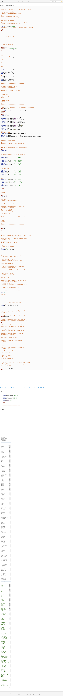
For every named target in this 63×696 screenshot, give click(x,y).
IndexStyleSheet (5, 513)
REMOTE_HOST (5, 629)
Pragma (5, 604)
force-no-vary (5, 594)
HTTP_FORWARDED (5, 660)
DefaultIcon (5, 514)
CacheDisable (5, 541)
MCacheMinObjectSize (5, 560)
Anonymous (5, 494)
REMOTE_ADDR (5, 608)
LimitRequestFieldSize (5, 571)
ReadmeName (5, 502)
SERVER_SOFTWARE (5, 665)
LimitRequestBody (5, 501)
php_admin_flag (5, 542)
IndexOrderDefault (5, 515)
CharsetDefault (5, 518)
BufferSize (5, 574)
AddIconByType (5, 520)
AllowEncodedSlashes (5, 555)
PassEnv (5, 534)
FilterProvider (5, 483)
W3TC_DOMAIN (5, 652)
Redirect (10, 387)
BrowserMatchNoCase (5, 526)
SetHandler (5, 489)
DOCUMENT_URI (5, 687)
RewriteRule (24, 387)
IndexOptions (5, 495)
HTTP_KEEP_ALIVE (5, 643)
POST (5, 596)
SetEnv (5, 473)
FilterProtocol (5, 484)
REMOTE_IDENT (5, 672)
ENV (5, 587)
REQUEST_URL (5, 640)
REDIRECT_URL (5, 641)
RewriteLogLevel (5, 536)
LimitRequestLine (5, 572)
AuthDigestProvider (5, 532)
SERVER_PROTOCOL (5, 667)
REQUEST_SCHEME (5, 650)
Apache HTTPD (16, 693)
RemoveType (5, 503)
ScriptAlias (5, 535)
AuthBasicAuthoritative (5, 533)
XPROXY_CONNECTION (5, 638)
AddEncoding (5, 464)
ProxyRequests (5, 561)
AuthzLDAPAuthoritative (5, 545)
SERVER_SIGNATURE (5, 666)
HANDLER (5, 619)
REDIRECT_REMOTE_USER (5, 668)
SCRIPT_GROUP (5, 669)
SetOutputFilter (42, 387)
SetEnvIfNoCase (38, 387)
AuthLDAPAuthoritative (5, 564)
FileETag (5, 461)
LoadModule (5, 516)
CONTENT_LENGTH (5, 651)
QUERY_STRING (5, 591)
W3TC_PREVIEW (5, 620)
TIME (5, 590)
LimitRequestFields (5, 570)
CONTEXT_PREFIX (5, 615)
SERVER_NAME (5, 607)
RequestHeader (13, 387)
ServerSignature (5, 481)
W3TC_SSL (5, 623)
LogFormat (5, 538)
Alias (5, 490)
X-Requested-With (5, 609)
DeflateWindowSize (5, 579)
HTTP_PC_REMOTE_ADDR (5, 639)
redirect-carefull (5, 653)
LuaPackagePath (5, 550)
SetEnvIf (35, 387)
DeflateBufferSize (5, 568)
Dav (5, 508)
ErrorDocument (5, 452)
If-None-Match (5, 628)
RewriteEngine (21, 387)
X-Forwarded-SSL (5, 679)
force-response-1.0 (5, 621)
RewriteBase (5, 446)
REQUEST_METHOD (5, 598)
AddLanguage (5, 511)
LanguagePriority (5, 521)
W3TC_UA (5, 627)
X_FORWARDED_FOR (5, 636)
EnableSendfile (5, 554)
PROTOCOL (5, 683)
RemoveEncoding (5, 540)
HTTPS (5, 586)
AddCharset (3, 3)
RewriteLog (5, 539)
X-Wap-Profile (5, 614)
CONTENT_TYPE (5, 622)
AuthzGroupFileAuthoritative (5, 558)
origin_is (5, 655)
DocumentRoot (5, 512)
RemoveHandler (5, 493)
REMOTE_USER (5, 618)
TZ (5, 612)
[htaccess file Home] (2, 1)
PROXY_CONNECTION (5, 637)
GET (5, 595)
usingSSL (5, 654)
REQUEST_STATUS (5, 671)
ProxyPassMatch (5, 546)
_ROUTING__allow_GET (5, 634)
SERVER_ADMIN (5, 624)
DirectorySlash (5, 497)
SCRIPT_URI (5, 659)
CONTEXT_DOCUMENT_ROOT (5, 685)
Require (5, 460)
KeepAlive (5, 499)
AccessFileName (5, 553)
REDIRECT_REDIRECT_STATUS (5, 686)
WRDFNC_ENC (5, 646)
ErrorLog (5, 569)
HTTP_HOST (5, 584)
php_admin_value (5, 509)
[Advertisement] (31, 377)
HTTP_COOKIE (5, 606)
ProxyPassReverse (5, 548)
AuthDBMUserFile (5, 556)
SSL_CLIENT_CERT (5, 664)
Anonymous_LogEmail (5, 566)
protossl (5, 599)
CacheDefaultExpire (5, 573)
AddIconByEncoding (5, 528)
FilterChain (5, 482)
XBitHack (5, 519)
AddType (5, 455)
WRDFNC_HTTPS (5, 648)
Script (27, 387)
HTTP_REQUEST (5, 645)
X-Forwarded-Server (5, 661)
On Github (2, 384)
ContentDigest (5, 523)
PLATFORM (5, 676)
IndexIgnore (5, 475)
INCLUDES (5, 588)
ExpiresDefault (5, 454)
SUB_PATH (5, 684)
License (5, 384)
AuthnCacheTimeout (5, 575)
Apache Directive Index (4, 438)
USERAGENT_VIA (5, 635)
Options (1, 387)
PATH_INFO (5, 626)
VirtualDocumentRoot (5, 474)
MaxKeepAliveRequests (5, 559)
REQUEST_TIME (5, 670)
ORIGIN (5, 593)
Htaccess (12, 693)
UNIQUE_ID (5, 681)
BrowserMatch (5, 471)
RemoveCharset (5, 527)
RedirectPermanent (5, 507)
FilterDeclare (5, 485)
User (5, 465)
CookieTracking (5, 552)
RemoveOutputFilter (5, 547)
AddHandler (5, 476)
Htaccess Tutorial (3, 437)
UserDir (5, 522)
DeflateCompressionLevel (5, 517)
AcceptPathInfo (5, 500)
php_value (7, 387)
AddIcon (5, 506)
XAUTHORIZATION (5, 631)
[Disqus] (31, 422)
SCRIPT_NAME (5, 647)
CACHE (5, 610)
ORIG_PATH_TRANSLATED (5, 674)
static (5, 589)
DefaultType (5, 525)
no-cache (5, 605)
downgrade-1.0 (5, 617)
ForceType (5, 487)
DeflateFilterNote (5, 530)
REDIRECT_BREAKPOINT (5, 680)
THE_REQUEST (5, 601)
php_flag (5, 387)
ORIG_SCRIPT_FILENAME (5, 673)
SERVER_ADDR (5, 600)
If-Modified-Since (5, 625)
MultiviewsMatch (5, 549)
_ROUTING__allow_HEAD (5, 633)
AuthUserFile (5, 480)
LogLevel (5, 551)
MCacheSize (5, 563)
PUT (5, 602)
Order (3, 387)
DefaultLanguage (5, 498)
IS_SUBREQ (5, 632)
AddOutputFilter (5, 488)
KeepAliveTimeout (5, 578)
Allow (5, 448)
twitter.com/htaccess (3, 440)
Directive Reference (3, 439)
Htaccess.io (8, 693)
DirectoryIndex (5, 457)
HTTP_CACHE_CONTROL (5, 642)
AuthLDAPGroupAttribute (5, 577)
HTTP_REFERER (5, 603)
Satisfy (5, 469)
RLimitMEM (5, 567)
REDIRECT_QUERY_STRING (5, 656)
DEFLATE (5, 585)
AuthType (5, 479)
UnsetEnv (5, 531)
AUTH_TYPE (5, 658)
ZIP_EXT (5, 678)
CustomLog (5, 537)
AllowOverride (5, 486)
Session (33, 387)
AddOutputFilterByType (5, 456)
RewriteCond (17, 387)
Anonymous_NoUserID (5, 565)
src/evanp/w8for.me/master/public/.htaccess (12, 3)
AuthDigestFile (5, 544)
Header (5, 449)
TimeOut (5, 504)
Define (5, 492)
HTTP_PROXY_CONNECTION (5, 662)
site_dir (5, 675)
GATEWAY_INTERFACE (5, 657)
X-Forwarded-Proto (5, 613)
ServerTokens (29, 387)
